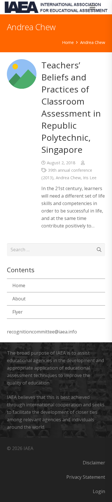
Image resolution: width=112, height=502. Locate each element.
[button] (92, 7)
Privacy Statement (85, 477)
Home (18, 285)
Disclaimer (94, 462)
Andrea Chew (68, 177)
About (19, 299)
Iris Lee (89, 177)
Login (99, 491)
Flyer (17, 312)
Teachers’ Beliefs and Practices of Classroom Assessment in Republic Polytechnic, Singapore (71, 107)
